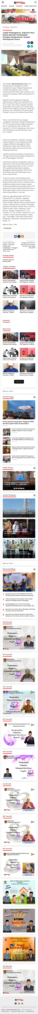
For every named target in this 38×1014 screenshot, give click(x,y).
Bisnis (10, 44)
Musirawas (5, 45)
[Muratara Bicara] (19, 2)
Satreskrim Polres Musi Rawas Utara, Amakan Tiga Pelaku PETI (27, 311)
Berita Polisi (5, 44)
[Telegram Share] (28, 46)
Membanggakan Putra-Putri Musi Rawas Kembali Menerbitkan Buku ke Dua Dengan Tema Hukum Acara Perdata (20, 604)
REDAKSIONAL (30, 1011)
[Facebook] (15, 236)
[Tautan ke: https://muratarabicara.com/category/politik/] (34, 468)
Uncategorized (11, 45)
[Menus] (2, 2)
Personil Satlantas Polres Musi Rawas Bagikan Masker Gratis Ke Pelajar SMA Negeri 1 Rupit (23, 429)
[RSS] (22, 236)
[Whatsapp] (31, 46)
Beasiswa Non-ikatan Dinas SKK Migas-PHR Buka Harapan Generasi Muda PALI (20, 610)
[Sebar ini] (28, 42)
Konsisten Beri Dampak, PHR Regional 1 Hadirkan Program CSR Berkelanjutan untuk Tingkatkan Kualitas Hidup (27, 281)
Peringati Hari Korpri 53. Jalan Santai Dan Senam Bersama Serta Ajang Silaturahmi (28, 244)
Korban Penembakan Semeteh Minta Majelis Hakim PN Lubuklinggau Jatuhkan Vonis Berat (10, 281)
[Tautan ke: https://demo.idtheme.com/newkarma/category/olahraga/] (34, 569)
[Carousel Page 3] (19, 488)
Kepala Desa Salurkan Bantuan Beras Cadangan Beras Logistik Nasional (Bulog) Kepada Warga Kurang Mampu (23, 447)
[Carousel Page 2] (17, 488)
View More (19, 382)
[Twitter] (19, 236)
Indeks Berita (5, 1011)
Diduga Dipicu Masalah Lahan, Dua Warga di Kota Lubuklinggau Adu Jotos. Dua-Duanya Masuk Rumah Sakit (10, 296)
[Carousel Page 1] (14, 488)
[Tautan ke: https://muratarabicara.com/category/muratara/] (34, 397)
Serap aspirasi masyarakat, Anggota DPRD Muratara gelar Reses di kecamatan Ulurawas (18, 423)
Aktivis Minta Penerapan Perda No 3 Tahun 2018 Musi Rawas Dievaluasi (17, 483)
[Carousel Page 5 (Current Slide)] (23, 488)
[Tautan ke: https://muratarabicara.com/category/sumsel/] (34, 495)
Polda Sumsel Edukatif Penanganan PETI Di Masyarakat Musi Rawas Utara (23, 456)
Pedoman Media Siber (17, 1011)
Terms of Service (27, 1009)
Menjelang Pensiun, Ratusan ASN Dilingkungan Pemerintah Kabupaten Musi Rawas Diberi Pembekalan (10, 260)
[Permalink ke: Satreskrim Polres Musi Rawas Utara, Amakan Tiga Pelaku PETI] (27, 305)
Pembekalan (7, 30)
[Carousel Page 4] (21, 488)
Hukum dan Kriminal (17, 44)
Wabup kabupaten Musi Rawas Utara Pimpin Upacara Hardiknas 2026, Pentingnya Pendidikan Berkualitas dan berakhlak (19, 599)
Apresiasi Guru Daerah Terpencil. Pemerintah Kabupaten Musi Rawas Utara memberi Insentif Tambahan (20, 615)
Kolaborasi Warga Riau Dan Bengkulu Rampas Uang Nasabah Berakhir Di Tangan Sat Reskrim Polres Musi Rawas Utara (27, 296)
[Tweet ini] (31, 42)
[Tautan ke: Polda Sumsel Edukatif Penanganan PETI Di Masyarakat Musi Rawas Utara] (7, 459)
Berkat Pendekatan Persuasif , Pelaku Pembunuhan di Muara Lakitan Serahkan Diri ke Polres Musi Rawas (10, 311)
